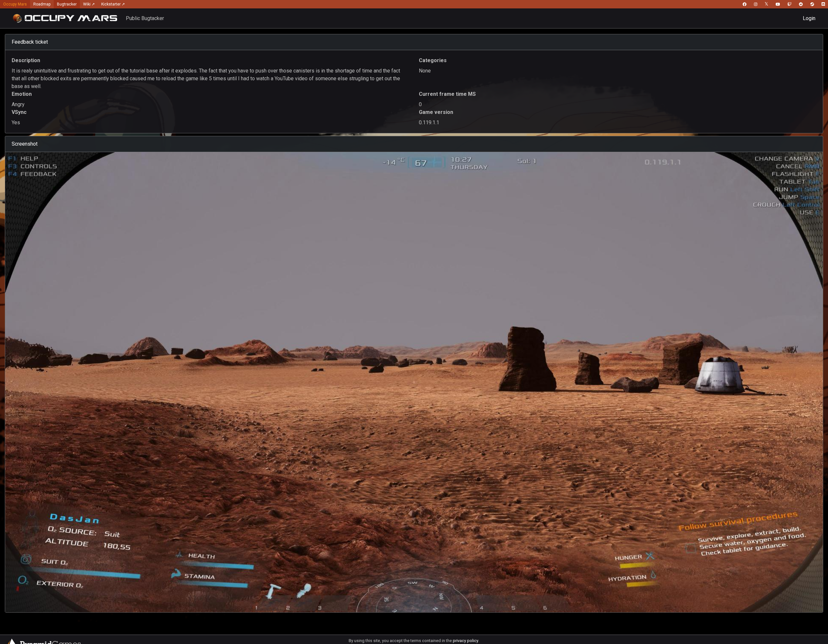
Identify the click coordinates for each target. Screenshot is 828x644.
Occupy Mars (15, 4)
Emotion (22, 94)
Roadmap (41, 4)
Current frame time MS (447, 94)
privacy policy (465, 640)
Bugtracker (67, 4)
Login (809, 18)
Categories (433, 60)
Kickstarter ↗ (113, 4)
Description (26, 60)
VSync (19, 112)
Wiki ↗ (89, 4)
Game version (436, 112)
